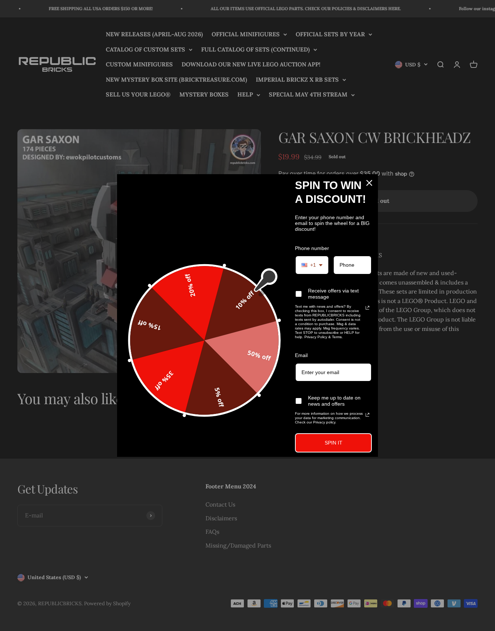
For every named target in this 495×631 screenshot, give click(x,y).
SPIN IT (333, 443)
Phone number (312, 248)
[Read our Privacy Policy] (367, 307)
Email (301, 355)
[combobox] (312, 265)
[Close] (369, 183)
